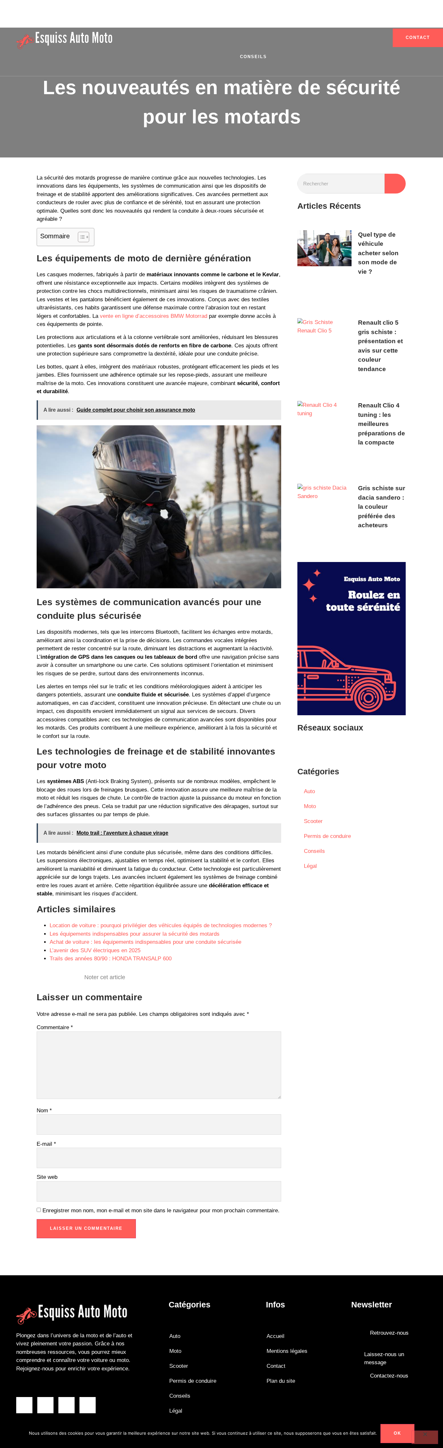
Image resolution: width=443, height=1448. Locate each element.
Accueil (275, 1336)
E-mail (46, 1144)
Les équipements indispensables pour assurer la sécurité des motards (135, 934)
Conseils (253, 56)
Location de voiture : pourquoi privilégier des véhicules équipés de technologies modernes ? (161, 925)
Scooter (138, 18)
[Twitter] (344, 748)
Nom (44, 1110)
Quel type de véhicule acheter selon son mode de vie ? (378, 253)
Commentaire (55, 1027)
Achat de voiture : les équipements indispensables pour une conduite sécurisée (145, 942)
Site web (47, 1177)
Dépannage (365, 18)
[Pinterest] (364, 748)
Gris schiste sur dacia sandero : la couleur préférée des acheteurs (381, 507)
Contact (276, 1366)
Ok (397, 1433)
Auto (199, 18)
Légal (310, 866)
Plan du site (281, 1381)
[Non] (425, 1437)
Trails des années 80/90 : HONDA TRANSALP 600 (111, 958)
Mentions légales (287, 1351)
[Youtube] (325, 748)
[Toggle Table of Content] (80, 237)
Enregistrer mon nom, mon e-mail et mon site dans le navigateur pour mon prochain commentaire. (161, 1210)
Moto (171, 18)
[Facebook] (305, 748)
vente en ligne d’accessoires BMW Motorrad (153, 316)
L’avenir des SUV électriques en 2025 (95, 950)
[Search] (395, 184)
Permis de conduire (249, 18)
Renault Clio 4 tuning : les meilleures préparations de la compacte (381, 424)
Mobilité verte (313, 18)
